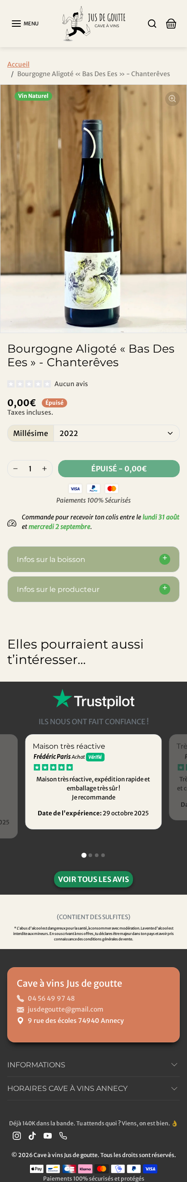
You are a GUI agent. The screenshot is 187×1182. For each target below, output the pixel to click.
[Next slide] (170, 689)
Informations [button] (36, 1065)
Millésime (30, 433)
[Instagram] (17, 1135)
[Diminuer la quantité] (15, 468)
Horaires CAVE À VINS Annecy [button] (67, 1088)
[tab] (83, 855)
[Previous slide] (16, 689)
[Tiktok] (32, 1135)
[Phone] (63, 1135)
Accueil (18, 64)
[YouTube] (47, 1135)
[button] (24, 23)
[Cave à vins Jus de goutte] (93, 23)
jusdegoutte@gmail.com (65, 1009)
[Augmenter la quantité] (44, 468)
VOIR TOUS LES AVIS (93, 879)
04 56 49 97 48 (51, 998)
